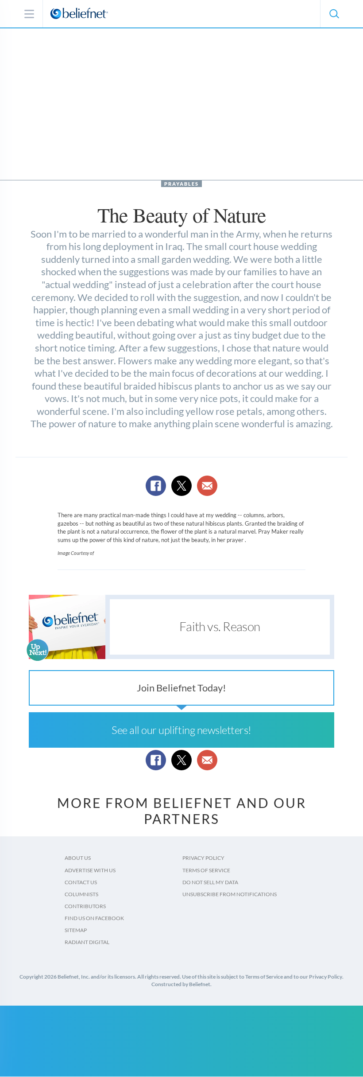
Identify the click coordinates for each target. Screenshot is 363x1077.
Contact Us (81, 882)
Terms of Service (206, 870)
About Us (78, 858)
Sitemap (76, 930)
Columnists (81, 894)
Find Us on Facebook (94, 918)
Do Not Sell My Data (210, 882)
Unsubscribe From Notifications (229, 894)
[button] (334, 13)
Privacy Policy (203, 858)
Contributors (85, 906)
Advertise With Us (90, 870)
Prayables (181, 184)
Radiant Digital (87, 942)
